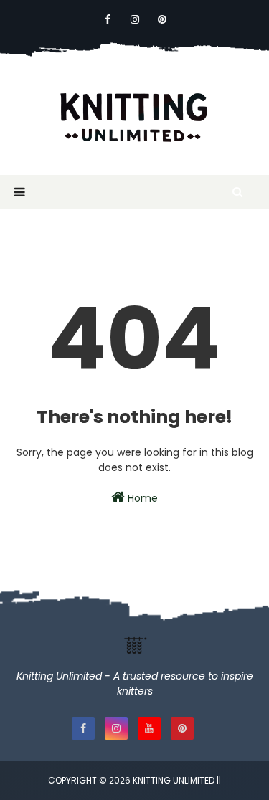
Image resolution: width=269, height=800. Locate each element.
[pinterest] (162, 19)
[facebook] (107, 19)
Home (141, 498)
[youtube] (149, 728)
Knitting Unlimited (173, 780)
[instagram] (135, 19)
